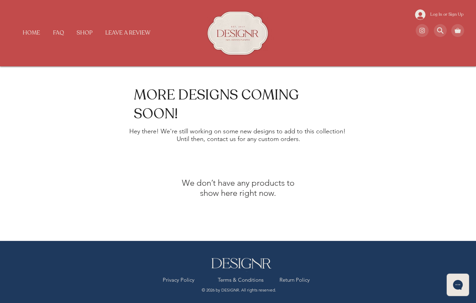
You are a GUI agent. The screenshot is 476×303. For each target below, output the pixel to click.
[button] (84, 33)
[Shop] (422, 30)
